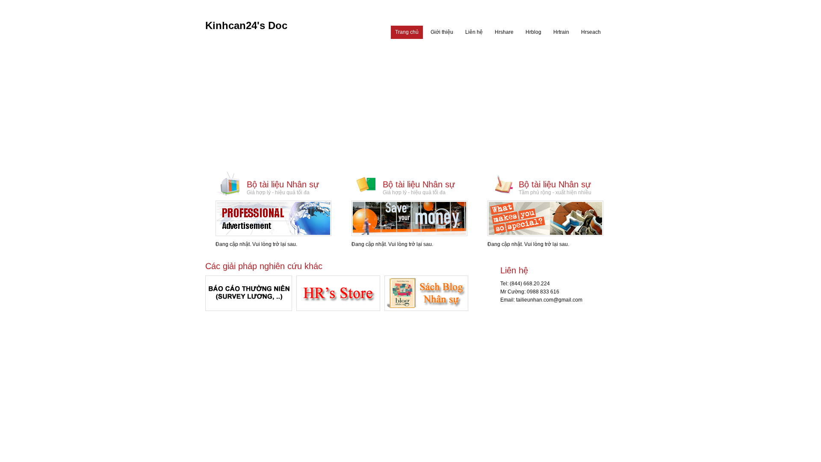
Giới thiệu (442, 32)
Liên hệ (474, 32)
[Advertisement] (411, 107)
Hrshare (504, 32)
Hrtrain (561, 32)
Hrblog (533, 32)
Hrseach (591, 32)
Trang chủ (407, 32)
